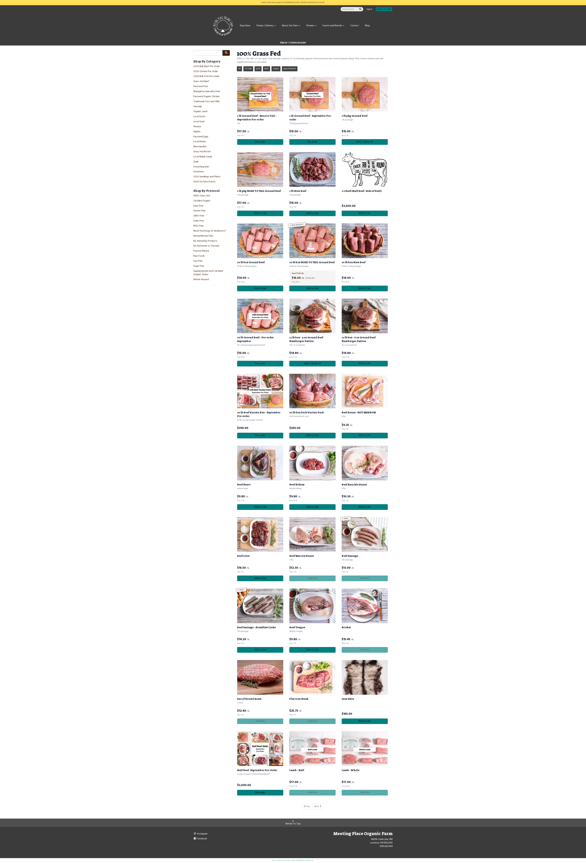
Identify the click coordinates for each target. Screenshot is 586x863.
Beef (266, 68)
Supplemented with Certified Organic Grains (208, 272)
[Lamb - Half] (312, 748)
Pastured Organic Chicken (206, 96)
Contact (354, 26)
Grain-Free (198, 221)
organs (276, 68)
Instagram (202, 834)
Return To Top (293, 824)
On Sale (248, 68)
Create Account (384, 9)
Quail (195, 162)
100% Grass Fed (201, 196)
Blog (367, 26)
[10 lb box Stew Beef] (365, 240)
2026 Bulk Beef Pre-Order (206, 66)
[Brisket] (365, 606)
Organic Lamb (200, 111)
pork (258, 68)
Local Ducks (199, 116)
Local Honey (199, 141)
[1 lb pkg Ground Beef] (365, 94)
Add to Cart (260, 213)
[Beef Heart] (260, 463)
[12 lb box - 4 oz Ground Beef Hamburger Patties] (312, 316)
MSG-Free (198, 226)
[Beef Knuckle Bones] (365, 463)
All (239, 68)
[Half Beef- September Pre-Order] (260, 748)
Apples (196, 131)
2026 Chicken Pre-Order (205, 71)
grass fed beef (289, 68)
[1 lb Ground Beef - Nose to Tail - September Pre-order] (260, 94)
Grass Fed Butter (202, 152)
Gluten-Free (199, 211)
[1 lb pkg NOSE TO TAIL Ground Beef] (260, 169)
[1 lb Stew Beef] (312, 169)
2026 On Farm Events (204, 182)
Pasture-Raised (201, 251)
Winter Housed (201, 279)
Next (317, 806)
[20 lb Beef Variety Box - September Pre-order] (260, 391)
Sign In (369, 9)
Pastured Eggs (200, 137)
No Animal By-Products (205, 241)
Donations (198, 172)
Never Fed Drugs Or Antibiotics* (209, 231)
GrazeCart (309, 860)
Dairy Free (198, 206)
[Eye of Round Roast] (260, 677)
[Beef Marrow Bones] (312, 534)
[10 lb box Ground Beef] (260, 240)
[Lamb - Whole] (365, 748)
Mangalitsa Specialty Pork (206, 91)
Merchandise (199, 146)
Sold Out (312, 578)
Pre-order (260, 142)
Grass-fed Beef (201, 81)
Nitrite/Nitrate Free (203, 236)
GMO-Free (198, 216)
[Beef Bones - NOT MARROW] (365, 391)
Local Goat (199, 121)
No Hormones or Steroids (206, 246)
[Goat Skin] (365, 677)
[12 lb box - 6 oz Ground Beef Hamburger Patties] (365, 316)
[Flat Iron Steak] (312, 677)
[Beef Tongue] (312, 606)
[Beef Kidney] (312, 463)
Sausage (197, 106)
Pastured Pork (200, 86)
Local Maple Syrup (202, 157)
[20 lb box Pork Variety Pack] (312, 391)
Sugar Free (198, 266)
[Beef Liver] (260, 534)
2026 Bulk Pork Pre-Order (206, 76)
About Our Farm (290, 26)
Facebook (201, 839)
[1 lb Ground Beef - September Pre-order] (312, 94)
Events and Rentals (333, 26)
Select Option (363, 142)
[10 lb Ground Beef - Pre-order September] (260, 316)
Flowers (310, 26)
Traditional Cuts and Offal (206, 101)
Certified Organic (202, 201)
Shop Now (245, 26)
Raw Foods (199, 256)
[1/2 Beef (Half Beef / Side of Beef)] (365, 169)
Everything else (201, 167)
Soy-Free (197, 261)
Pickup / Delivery (265, 26)
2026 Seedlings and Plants (207, 177)
